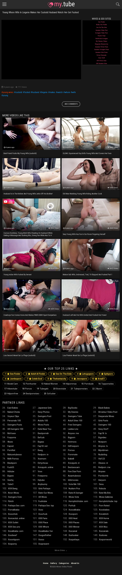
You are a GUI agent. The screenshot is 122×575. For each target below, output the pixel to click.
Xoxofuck (42, 514)
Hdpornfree (11, 393)
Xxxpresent (43, 544)
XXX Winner (74, 527)
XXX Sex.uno (14, 527)
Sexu (101, 484)
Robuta (102, 488)
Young (5, 95)
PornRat (11, 450)
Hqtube (41, 480)
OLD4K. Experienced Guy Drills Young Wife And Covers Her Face (87, 153)
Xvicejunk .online (45, 467)
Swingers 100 (104, 425)
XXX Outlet (13, 522)
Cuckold (18, 92)
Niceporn (102, 442)
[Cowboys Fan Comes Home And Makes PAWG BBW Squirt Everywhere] (31, 295)
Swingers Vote (15, 497)
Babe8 (71, 459)
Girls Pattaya (44, 488)
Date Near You (44, 429)
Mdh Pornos (13, 459)
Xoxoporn (73, 514)
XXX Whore (43, 527)
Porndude (87, 384)
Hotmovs (72, 442)
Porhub (72, 505)
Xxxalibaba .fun (45, 531)
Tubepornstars (79, 388)
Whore (67, 92)
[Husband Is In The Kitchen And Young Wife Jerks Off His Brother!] (31, 174)
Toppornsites (106, 384)
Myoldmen (103, 450)
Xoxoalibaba (74, 510)
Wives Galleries (106, 497)
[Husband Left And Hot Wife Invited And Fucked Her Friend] (91, 295)
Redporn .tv (43, 454)
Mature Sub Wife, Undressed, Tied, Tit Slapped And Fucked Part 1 (87, 274)
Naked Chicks (13, 412)
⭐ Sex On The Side (61, 374)
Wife (74, 92)
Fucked (27, 92)
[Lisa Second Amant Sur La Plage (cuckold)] (31, 336)
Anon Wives (13, 493)
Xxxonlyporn (14, 539)
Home (45, 563)
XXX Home (104, 518)
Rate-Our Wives (45, 493)
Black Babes (104, 408)
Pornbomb (103, 476)
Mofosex (11, 433)
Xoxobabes (104, 510)
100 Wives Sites (101, 60)
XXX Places (74, 522)
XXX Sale (103, 522)
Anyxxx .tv (103, 446)
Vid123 (101, 459)
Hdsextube (10, 388)
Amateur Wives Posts (101, 47)
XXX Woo (103, 527)
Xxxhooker (74, 535)
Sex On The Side (101, 27)
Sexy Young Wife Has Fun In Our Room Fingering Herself (84, 234)
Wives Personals (101, 55)
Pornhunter (29, 384)
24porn (97, 388)
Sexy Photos (44, 412)
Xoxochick (13, 514)
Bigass (41, 442)
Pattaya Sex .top (46, 505)
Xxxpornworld (105, 539)
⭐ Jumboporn (13, 379)
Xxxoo (41, 539)
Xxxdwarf (12, 535)
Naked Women (49, 384)
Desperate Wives (106, 416)
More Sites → (61, 550)
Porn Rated (104, 505)
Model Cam (11, 384)
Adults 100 (43, 420)
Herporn (102, 480)
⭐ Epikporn (106, 374)
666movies (73, 480)
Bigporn (71, 437)
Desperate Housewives (101, 44)
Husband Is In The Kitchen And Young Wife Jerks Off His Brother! (28, 194)
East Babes (12, 408)
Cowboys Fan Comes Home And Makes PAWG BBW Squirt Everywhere (30, 315)
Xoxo (40, 510)
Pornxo (71, 450)
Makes (52, 92)
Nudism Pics (74, 488)
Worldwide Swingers (101, 38)
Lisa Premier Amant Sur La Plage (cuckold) (79, 355)
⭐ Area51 (98, 379)
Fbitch (11, 501)
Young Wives (8, 92)
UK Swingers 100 (15, 429)
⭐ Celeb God (34, 379)
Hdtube (10, 471)
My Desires (73, 412)
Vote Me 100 (74, 484)
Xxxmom (42, 459)
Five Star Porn (74, 471)
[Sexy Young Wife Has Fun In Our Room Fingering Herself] (91, 214)
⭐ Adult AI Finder (35, 374)
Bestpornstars (31, 393)
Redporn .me (104, 467)
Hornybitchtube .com (78, 501)
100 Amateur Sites (101, 63)
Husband (35, 92)
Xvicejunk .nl (73, 463)
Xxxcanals (103, 531)
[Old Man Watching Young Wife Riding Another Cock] (91, 174)
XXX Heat (73, 518)
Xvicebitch (104, 514)
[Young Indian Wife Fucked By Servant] (31, 255)
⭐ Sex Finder (12, 374)
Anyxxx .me (73, 433)
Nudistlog (102, 454)
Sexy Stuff (101, 58)
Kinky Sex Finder (101, 24)
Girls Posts (103, 420)
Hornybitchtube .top (108, 501)
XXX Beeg (12, 488)
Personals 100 (14, 420)
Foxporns (11, 437)
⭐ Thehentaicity (57, 379)
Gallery (53, 563)
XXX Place (43, 522)
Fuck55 (10, 467)
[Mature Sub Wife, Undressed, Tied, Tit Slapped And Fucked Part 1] (91, 255)
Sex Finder (101, 22)
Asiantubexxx (74, 476)
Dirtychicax (43, 463)
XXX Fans (42, 518)
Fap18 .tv (102, 433)
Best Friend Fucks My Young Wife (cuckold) (20, 153)
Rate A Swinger (76, 493)
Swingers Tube (75, 416)
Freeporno (42, 476)
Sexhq (10, 480)
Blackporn (12, 463)
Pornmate (73, 454)
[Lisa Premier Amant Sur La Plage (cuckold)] (91, 336)
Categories (64, 563)
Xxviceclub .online (16, 518)
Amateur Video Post (102, 30)
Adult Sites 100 (75, 420)
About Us (75, 563)
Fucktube (42, 501)
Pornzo (27, 388)
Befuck (41, 437)
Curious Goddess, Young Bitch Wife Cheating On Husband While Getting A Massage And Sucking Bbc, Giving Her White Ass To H (28, 234)
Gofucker (50, 393)
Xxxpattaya (74, 539)
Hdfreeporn (73, 446)
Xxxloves (103, 535)
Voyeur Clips (101, 35)
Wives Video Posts (61, 4)
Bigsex (10, 476)
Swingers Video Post (101, 33)
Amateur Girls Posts (101, 52)
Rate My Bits (105, 493)
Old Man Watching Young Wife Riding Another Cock (82, 194)
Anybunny (42, 484)
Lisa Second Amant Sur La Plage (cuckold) (19, 355)
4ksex (10, 442)
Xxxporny (12, 544)
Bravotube (59, 388)
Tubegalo (43, 388)
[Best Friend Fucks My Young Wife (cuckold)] (31, 134)
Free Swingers (74, 425)
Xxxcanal (73, 531)
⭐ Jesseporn (79, 379)
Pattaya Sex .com (16, 505)
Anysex (101, 471)
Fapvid (10, 446)
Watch (60, 92)
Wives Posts (43, 425)
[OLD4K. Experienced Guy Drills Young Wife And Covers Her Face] (91, 134)
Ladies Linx (73, 429)
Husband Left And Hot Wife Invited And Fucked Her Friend (84, 315)
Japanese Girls (45, 408)
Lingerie (44, 92)
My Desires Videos (101, 41)
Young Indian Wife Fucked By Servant (17, 274)
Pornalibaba (13, 510)
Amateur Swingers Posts (101, 49)
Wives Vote (74, 497)
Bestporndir (43, 433)
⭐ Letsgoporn (85, 374)
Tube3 (10, 484)
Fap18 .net (43, 446)
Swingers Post (44, 416)
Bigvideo (102, 437)
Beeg (40, 450)
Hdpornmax (69, 384)
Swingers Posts (14, 425)
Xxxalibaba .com (15, 531)
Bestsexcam (74, 467)
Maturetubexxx (14, 454)
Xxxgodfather (44, 535)
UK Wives (42, 497)
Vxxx (40, 471)
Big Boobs (72, 408)
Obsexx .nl (103, 463)
